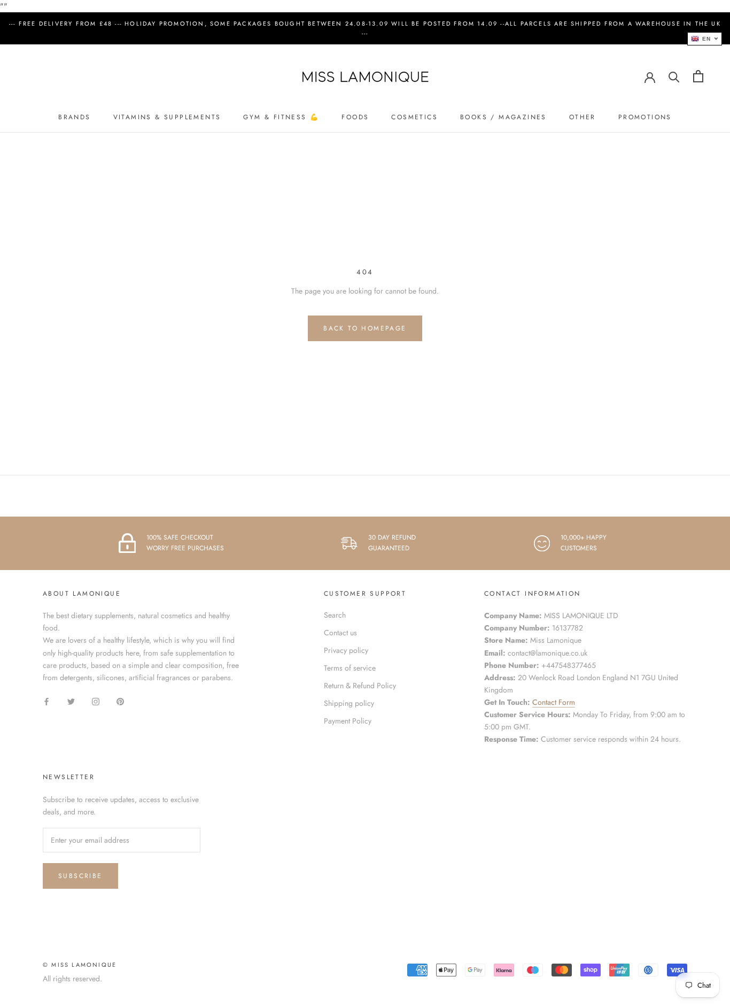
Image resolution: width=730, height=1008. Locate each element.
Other (582, 117)
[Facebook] (46, 701)
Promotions (645, 117)
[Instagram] (95, 701)
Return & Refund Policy (360, 685)
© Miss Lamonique (80, 964)
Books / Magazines (503, 117)
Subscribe (80, 876)
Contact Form (553, 702)
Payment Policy (347, 720)
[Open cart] (698, 76)
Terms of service (350, 668)
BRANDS (74, 117)
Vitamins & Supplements (167, 117)
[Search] (674, 76)
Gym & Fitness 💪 (281, 117)
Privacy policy (346, 650)
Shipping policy (349, 703)
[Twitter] (71, 701)
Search (335, 615)
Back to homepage (364, 328)
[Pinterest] (120, 701)
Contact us (340, 632)
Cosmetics (414, 117)
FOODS (355, 117)
